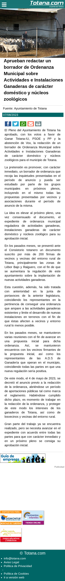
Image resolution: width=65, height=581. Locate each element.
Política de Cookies (16, 573)
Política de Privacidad (18, 566)
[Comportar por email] (31, 124)
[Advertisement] (22, 487)
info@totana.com (15, 558)
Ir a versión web (14, 577)
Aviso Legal (11, 562)
